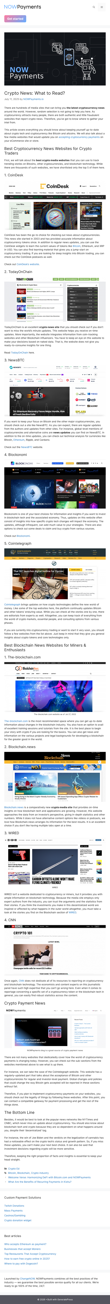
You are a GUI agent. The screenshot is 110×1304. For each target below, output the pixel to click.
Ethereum (18, 439)
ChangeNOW (27, 1278)
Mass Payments (13, 1210)
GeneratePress (65, 1299)
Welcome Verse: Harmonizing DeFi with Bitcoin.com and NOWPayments (49, 1177)
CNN (21, 980)
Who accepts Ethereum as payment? (25, 1244)
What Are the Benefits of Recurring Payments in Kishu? (39, 1181)
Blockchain (23, 1173)
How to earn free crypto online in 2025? (27, 1258)
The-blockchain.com (16, 721)
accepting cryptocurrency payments (79, 137)
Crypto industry (40, 1173)
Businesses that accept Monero (22, 1249)
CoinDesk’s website (28, 264)
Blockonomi (23, 535)
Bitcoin (76, 246)
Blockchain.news (13, 807)
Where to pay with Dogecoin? (21, 1263)
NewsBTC (26, 447)
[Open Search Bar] (94, 7)
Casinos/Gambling (14, 1215)
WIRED (72, 912)
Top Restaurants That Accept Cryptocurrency (30, 1253)
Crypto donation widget (17, 1220)
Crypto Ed (13, 1168)
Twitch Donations (14, 1205)
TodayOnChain (19, 352)
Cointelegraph (12, 604)
